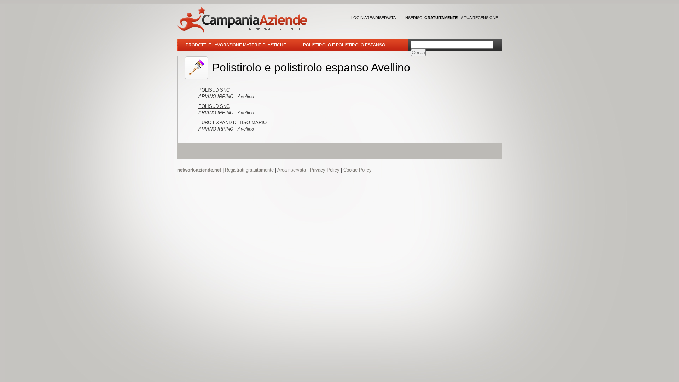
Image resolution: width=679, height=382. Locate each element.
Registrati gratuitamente (249, 170)
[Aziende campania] (242, 20)
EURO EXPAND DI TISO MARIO (232, 122)
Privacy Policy (325, 170)
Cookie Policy (357, 170)
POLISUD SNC (214, 90)
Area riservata (291, 170)
